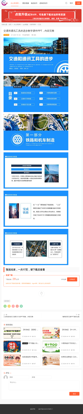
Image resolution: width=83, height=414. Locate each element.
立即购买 (72, 279)
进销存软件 (43, 3)
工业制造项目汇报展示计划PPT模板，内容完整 (18, 316)
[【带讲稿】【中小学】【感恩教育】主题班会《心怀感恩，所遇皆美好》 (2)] (51, 333)
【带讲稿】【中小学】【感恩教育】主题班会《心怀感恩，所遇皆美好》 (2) (69, 330)
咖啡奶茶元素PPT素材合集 (71, 316)
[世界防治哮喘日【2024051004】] (51, 360)
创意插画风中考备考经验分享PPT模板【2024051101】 (30, 357)
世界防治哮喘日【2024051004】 (69, 357)
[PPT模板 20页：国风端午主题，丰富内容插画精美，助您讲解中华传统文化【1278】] (12, 346)
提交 (74, 394)
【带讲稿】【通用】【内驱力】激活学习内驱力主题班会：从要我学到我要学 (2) (30, 330)
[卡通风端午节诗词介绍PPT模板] (51, 346)
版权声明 (32, 409)
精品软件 (34, 3)
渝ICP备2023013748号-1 (45, 409)
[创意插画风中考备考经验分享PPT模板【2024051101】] (12, 360)
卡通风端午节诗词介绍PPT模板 (69, 343)
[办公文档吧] (5, 3)
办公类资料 (15, 3)
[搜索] (66, 3)
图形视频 (25, 3)
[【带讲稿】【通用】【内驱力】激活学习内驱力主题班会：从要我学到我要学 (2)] (12, 333)
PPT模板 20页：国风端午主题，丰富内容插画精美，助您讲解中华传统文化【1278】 (30, 343)
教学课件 (27, 35)
